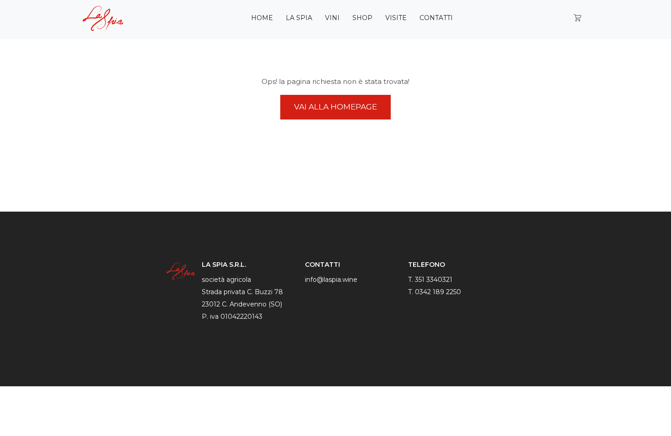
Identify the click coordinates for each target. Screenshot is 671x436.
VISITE (396, 18)
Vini (332, 18)
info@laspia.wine (331, 279)
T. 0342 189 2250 (434, 292)
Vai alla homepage (335, 106)
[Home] (107, 19)
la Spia (299, 18)
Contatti (436, 18)
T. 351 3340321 (430, 279)
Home (262, 18)
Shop (362, 18)
